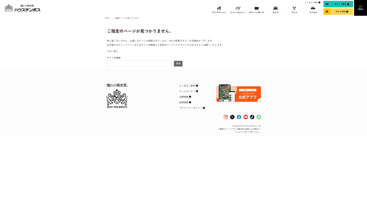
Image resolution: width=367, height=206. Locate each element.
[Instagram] (225, 117)
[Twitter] (232, 117)
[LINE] (258, 117)
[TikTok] (252, 117)
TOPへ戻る (112, 51)
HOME (107, 18)
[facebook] (239, 117)
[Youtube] (245, 117)
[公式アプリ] (238, 86)
